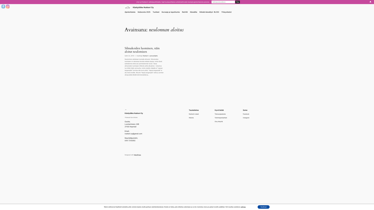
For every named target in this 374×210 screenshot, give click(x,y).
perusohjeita (154, 56)
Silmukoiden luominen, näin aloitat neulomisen (142, 50)
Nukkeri (145, 56)
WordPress (137, 155)
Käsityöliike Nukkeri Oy (143, 7)
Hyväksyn (264, 207)
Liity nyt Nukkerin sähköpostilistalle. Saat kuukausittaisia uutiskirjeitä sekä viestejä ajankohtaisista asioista (172, 2)
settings (243, 207)
